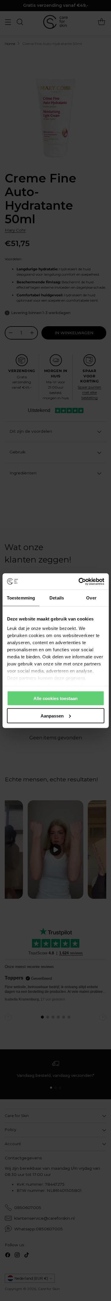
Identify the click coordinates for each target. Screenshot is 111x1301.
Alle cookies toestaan (55, 698)
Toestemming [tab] (21, 597)
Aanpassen (52, 715)
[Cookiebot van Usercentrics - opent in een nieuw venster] (79, 581)
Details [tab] (56, 597)
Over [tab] (91, 597)
